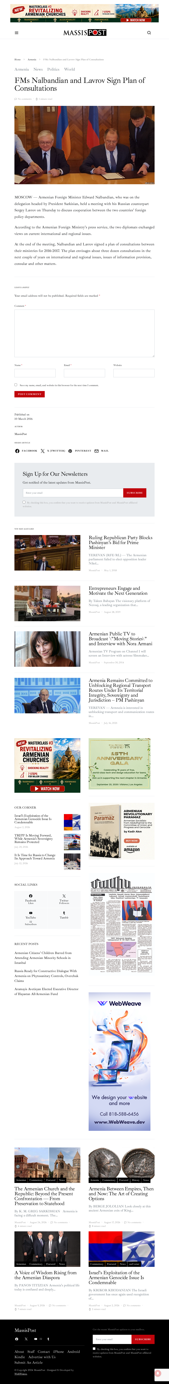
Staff (30, 1351)
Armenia (32, 59)
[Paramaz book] (122, 831)
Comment (20, 306)
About (19, 1351)
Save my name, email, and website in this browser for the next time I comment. (59, 385)
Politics (53, 69)
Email (68, 365)
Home (17, 59)
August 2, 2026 (22, 827)
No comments (25, 99)
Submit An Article (28, 1362)
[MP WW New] (119, 1061)
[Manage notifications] (158, 1373)
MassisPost (20, 434)
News (38, 69)
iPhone (58, 1351)
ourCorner (134, 1264)
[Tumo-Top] (90, 13)
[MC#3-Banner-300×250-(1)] (47, 765)
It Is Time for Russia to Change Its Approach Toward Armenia (34, 856)
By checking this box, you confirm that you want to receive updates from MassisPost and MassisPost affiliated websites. (80, 504)
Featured (50, 1180)
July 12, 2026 (21, 863)
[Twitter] (26, 1339)
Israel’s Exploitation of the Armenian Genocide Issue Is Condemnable (33, 819)
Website (117, 365)
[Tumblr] (48, 1339)
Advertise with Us (41, 1357)
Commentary (36, 1180)
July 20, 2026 (21, 847)
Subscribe (135, 492)
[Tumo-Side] (119, 763)
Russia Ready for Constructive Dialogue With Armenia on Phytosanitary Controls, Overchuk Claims (46, 976)
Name (18, 365)
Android (73, 1351)
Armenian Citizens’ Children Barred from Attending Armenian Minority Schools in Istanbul (43, 958)
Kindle (19, 1357)
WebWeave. (20, 1373)
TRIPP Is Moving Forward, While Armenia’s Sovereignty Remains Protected (33, 838)
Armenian (21, 1180)
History (136, 1180)
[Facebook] (17, 1339)
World (69, 69)
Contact (44, 1351)
